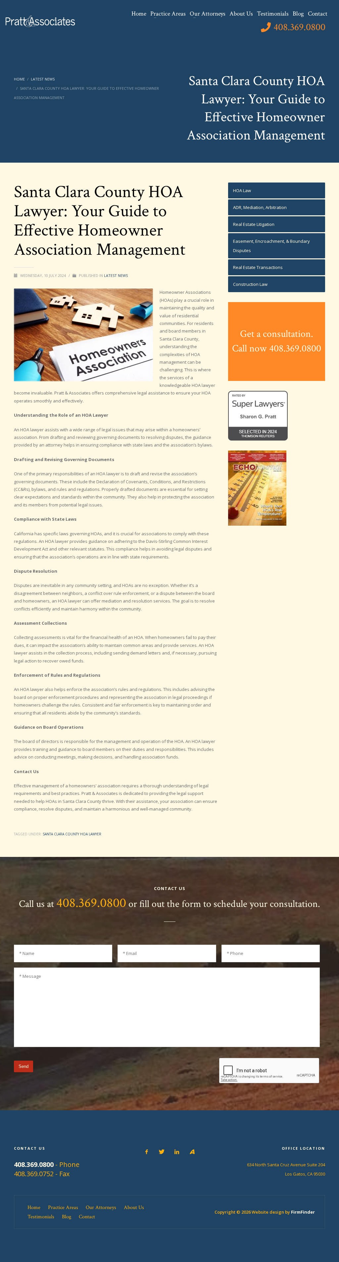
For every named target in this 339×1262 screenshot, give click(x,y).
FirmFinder (303, 1212)
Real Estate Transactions (258, 267)
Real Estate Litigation (253, 224)
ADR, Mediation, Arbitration (260, 207)
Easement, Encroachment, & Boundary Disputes (271, 245)
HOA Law (242, 190)
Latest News (116, 275)
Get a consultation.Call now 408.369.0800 (276, 341)
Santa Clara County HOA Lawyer (72, 834)
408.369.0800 (91, 903)
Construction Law (250, 284)
